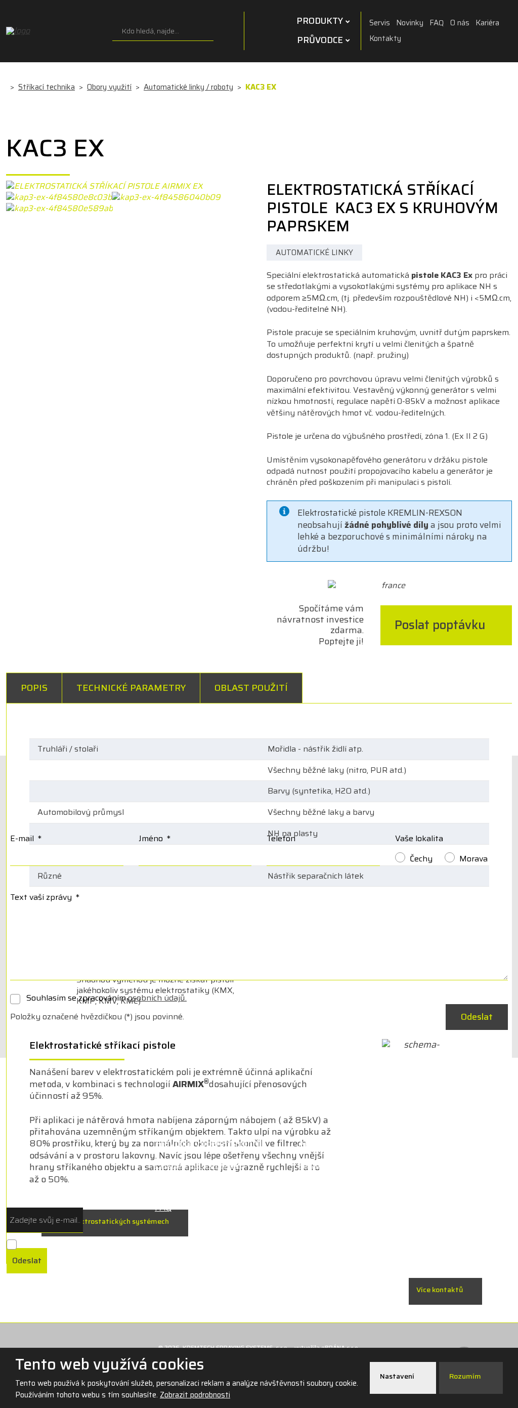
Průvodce (320, 40)
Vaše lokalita (419, 838)
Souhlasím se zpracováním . (52, 1243)
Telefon (281, 838)
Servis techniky (330, 1186)
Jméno (154, 838)
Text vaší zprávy (44, 897)
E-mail (25, 838)
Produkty (319, 20)
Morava (473, 858)
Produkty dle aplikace (199, 1164)
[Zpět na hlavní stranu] (56, 31)
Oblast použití (251, 688)
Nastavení (398, 1376)
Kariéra (487, 23)
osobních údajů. (157, 997)
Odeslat (477, 1017)
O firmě (314, 1207)
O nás (459, 23)
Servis (379, 23)
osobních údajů (120, 1243)
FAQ (436, 23)
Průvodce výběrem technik (210, 1143)
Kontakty (385, 38)
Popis (34, 688)
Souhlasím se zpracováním (106, 998)
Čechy (421, 858)
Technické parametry (131, 688)
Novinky (409, 23)
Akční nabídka (327, 1143)
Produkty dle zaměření (202, 1186)
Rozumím (466, 1376)
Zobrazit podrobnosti (195, 1395)
